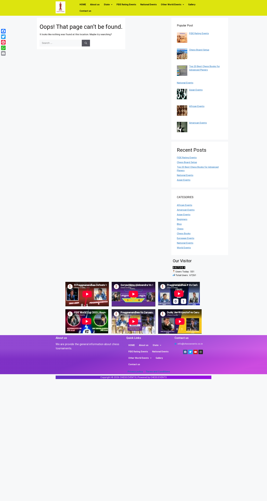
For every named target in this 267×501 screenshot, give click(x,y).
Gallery (191, 4)
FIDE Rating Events (126, 4)
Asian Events (183, 180)
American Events (186, 209)
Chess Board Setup (187, 162)
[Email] (3, 53)
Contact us (85, 11)
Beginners (182, 219)
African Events (184, 205)
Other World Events (171, 4)
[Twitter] (3, 36)
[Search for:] (61, 43)
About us (95, 4)
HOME (83, 4)
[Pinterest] (3, 42)
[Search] (86, 43)
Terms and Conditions (158, 371)
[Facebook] (3, 31)
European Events (185, 238)
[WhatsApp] (3, 48)
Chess (180, 228)
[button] (108, 4)
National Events (148, 4)
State (107, 4)
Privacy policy (135, 371)
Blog (179, 224)
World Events (184, 247)
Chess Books (184, 233)
